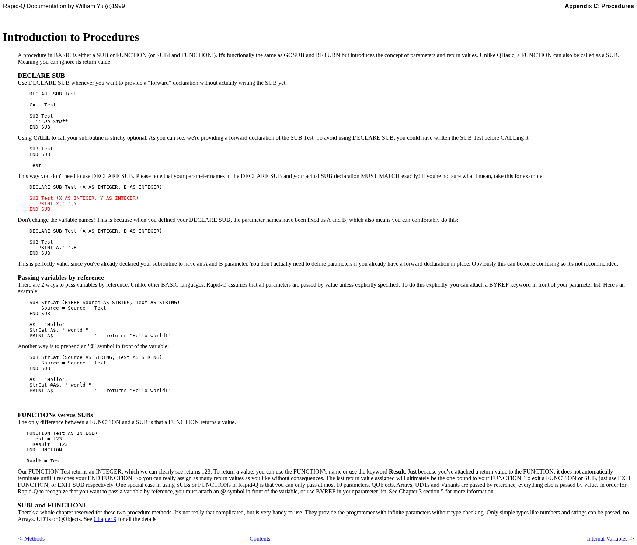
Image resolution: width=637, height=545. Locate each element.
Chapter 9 (105, 519)
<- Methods (31, 538)
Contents (260, 538)
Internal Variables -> (610, 538)
